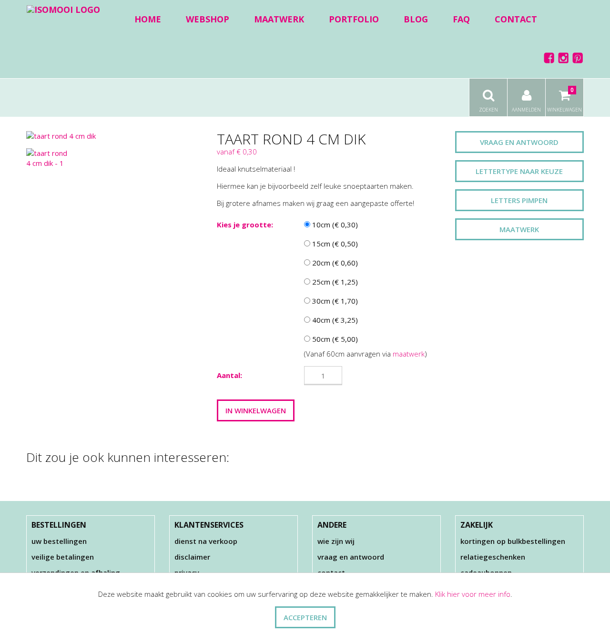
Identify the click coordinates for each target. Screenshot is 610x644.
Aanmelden (526, 109)
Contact (516, 19)
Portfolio (354, 19)
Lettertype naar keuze (519, 171)
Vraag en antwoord (519, 142)
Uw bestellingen (59, 541)
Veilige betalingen (62, 557)
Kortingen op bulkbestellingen (512, 541)
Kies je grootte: (245, 224)
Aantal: (229, 375)
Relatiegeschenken (492, 557)
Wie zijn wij (336, 541)
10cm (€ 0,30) (334, 224)
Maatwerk (279, 19)
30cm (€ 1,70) (334, 301)
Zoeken (488, 109)
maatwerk (409, 353)
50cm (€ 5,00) (334, 339)
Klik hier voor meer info (472, 594)
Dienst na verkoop (205, 541)
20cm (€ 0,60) (334, 262)
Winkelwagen (564, 99)
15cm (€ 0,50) (334, 243)
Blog (416, 19)
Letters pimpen (519, 200)
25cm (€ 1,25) (334, 281)
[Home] (63, 9)
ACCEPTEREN (305, 617)
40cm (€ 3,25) (334, 320)
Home (147, 19)
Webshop (207, 19)
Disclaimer (192, 557)
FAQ (461, 19)
